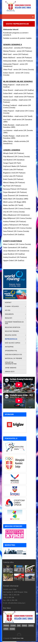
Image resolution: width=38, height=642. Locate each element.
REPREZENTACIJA (11, 339)
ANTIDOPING (9, 347)
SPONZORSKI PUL (11, 350)
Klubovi (24, 625)
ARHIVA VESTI (9, 371)
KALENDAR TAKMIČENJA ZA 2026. (14, 322)
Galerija (31, 625)
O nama (13, 625)
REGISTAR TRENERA (12, 331)
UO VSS (7, 310)
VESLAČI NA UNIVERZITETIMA (11, 363)
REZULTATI (8, 318)
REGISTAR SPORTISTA (12, 327)
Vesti (18, 625)
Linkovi (6, 629)
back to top (19, 634)
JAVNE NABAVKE (10, 368)
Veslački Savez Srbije (17, 638)
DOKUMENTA (9, 314)
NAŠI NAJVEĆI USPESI (12, 343)
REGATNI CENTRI (10, 335)
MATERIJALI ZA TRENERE (13, 358)
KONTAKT (8, 302)
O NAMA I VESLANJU (12, 306)
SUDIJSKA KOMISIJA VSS (13, 354)
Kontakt (12, 629)
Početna (6, 625)
